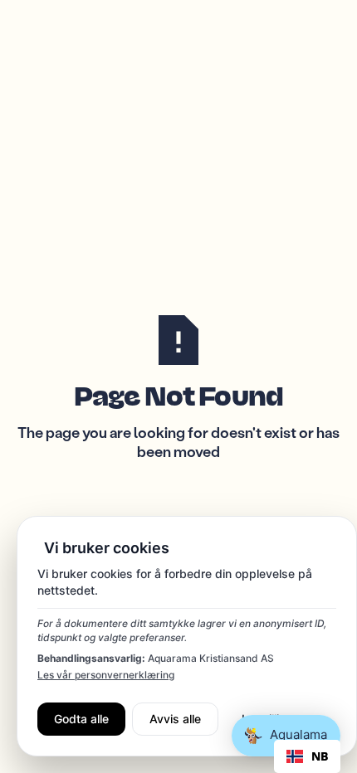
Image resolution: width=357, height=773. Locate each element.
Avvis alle (175, 719)
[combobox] (307, 756)
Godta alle (81, 719)
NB (319, 756)
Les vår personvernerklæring (105, 674)
